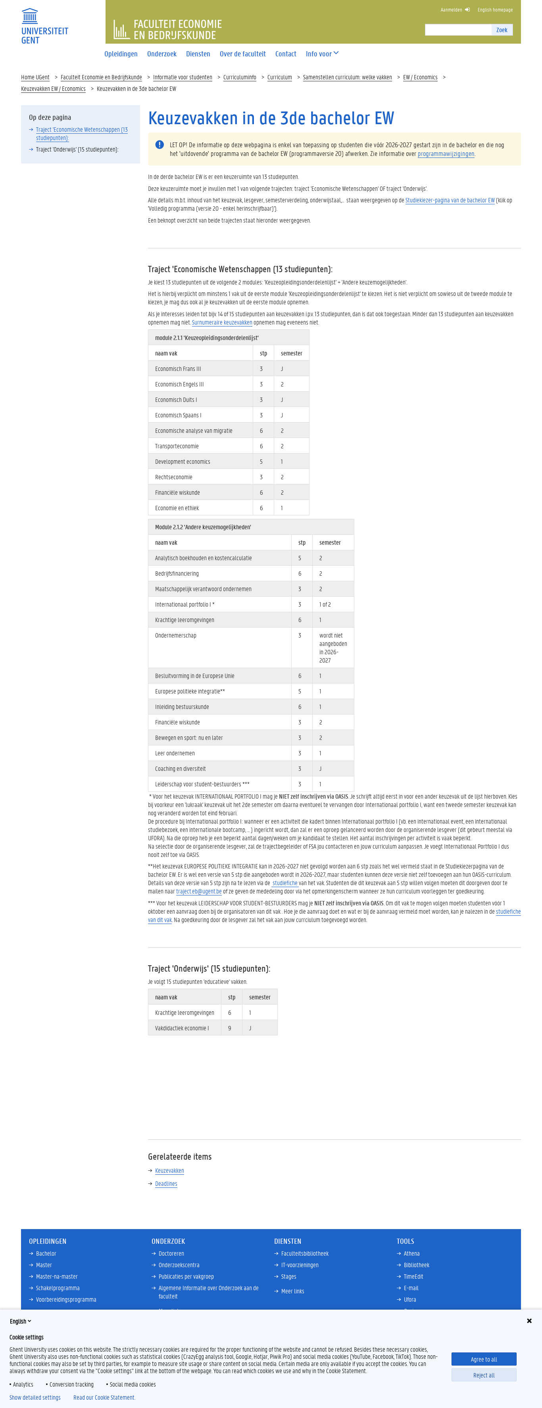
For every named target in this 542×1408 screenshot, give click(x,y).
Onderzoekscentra (179, 1264)
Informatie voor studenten (182, 77)
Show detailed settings (35, 1397)
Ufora (410, 1299)
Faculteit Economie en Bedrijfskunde (101, 77)
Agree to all (484, 1359)
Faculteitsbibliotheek (305, 1253)
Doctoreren (171, 1253)
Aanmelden (451, 9)
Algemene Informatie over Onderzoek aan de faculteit (209, 1291)
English (18, 1321)
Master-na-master (57, 1276)
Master (44, 1264)
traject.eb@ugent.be (199, 891)
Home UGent (35, 77)
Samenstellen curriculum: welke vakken (347, 77)
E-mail (411, 1287)
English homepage (495, 9)
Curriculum (279, 77)
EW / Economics (420, 77)
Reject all (484, 1375)
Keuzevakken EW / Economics (53, 88)
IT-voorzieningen (300, 1264)
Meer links (292, 1291)
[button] (318, 53)
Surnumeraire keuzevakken (222, 322)
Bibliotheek (416, 1264)
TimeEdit (413, 1276)
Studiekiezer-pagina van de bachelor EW (450, 200)
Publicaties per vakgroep (186, 1276)
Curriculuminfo (239, 77)
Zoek (501, 29)
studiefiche (285, 882)
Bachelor (46, 1253)
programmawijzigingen (446, 153)
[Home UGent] (45, 21)
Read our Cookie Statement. (104, 1397)
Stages (288, 1276)
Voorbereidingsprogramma (66, 1299)
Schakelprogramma (58, 1287)
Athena (412, 1253)
